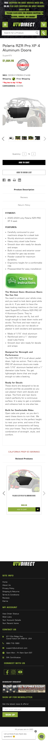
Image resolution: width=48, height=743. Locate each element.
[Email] (9, 180)
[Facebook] (4, 180)
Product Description (24, 189)
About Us (6, 585)
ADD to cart (22, 509)
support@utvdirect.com (16, 648)
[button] (41, 736)
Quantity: (16, 154)
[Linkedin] (19, 180)
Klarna (5, 601)
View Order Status (10, 614)
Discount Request (11, 682)
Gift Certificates (13, 657)
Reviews (24, 197)
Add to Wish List (38, 509)
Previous (3, 139)
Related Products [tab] (24, 458)
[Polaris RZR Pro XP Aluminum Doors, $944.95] (24, 480)
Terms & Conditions (10, 595)
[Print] (14, 180)
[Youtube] (20, 672)
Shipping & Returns (10, 591)
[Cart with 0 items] (44, 24)
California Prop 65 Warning (24, 452)
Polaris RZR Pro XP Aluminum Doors (24, 496)
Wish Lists (7, 617)
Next (45, 139)
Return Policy (24, 205)
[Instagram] (13, 672)
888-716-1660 (12, 643)
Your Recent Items (10, 623)
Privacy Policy (8, 588)
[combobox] (21, 33)
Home (4, 582)
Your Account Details (11, 620)
